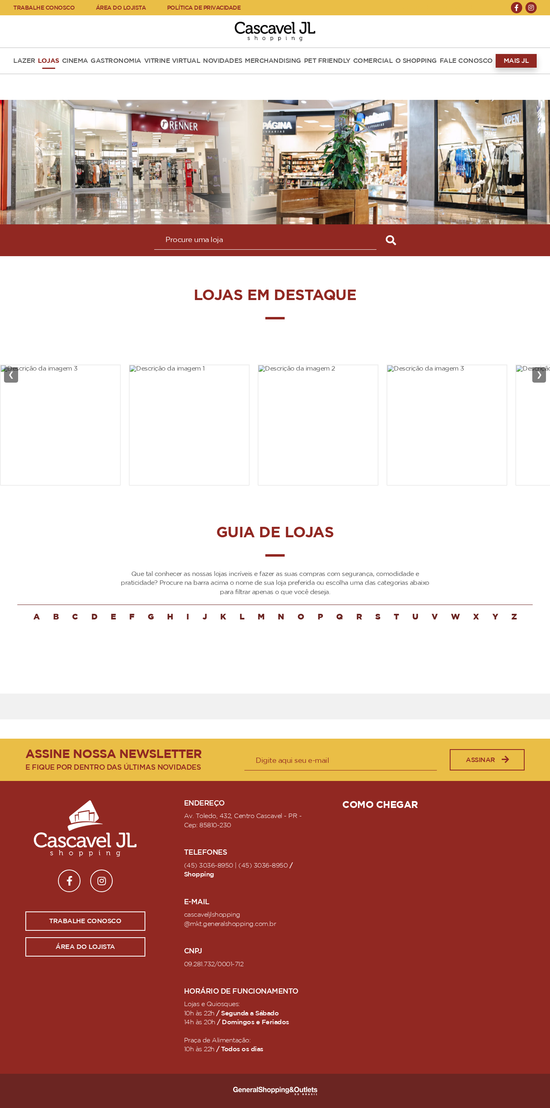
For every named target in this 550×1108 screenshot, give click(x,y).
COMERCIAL (373, 61)
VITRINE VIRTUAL (172, 61)
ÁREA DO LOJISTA (121, 8)
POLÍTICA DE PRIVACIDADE (204, 8)
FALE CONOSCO (466, 61)
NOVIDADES (222, 61)
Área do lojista (85, 947)
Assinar (480, 760)
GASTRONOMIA (116, 61)
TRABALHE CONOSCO (43, 8)
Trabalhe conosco (85, 921)
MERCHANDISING (273, 61)
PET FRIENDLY (327, 61)
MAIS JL (516, 61)
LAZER (24, 61)
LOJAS (48, 61)
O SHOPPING (416, 61)
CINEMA (75, 61)
